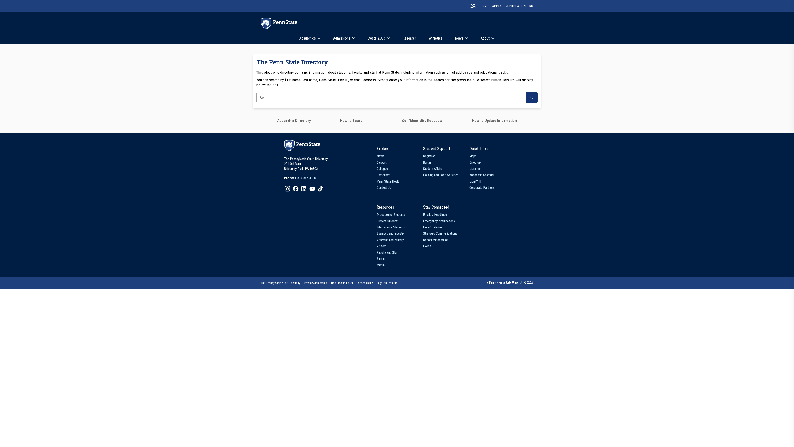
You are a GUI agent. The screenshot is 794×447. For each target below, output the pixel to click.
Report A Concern (519, 6)
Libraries (475, 169)
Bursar (427, 163)
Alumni (381, 259)
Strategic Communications (440, 234)
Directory (475, 163)
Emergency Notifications (439, 221)
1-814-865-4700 (305, 178)
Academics (307, 38)
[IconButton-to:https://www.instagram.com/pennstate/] (287, 188)
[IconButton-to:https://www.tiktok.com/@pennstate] (320, 188)
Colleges (382, 169)
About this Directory (294, 121)
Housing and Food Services (440, 175)
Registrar (429, 156)
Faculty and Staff (388, 253)
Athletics (435, 38)
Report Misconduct (435, 240)
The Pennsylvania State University (280, 283)
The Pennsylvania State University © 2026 (508, 282)
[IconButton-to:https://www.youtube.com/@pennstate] (312, 188)
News (459, 38)
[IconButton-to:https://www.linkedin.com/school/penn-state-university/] (304, 188)
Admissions (341, 38)
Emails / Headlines (435, 215)
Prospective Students (391, 215)
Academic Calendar (481, 175)
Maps (472, 156)
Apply (496, 6)
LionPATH (475, 181)
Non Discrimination (342, 283)
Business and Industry (391, 234)
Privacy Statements (315, 283)
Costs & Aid (376, 38)
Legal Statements (387, 283)
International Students (391, 227)
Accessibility (365, 283)
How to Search (352, 121)
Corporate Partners (481, 188)
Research (410, 38)
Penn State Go (432, 227)
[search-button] (473, 6)
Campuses (383, 175)
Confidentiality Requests (422, 121)
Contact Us (384, 188)
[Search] (532, 97)
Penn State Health (388, 181)
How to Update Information (494, 121)
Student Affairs (432, 169)
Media (381, 265)
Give (485, 6)
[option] (300, 177)
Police (427, 246)
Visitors (381, 246)
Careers (382, 163)
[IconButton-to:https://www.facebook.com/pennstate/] (295, 188)
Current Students (388, 221)
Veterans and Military (390, 240)
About (485, 38)
